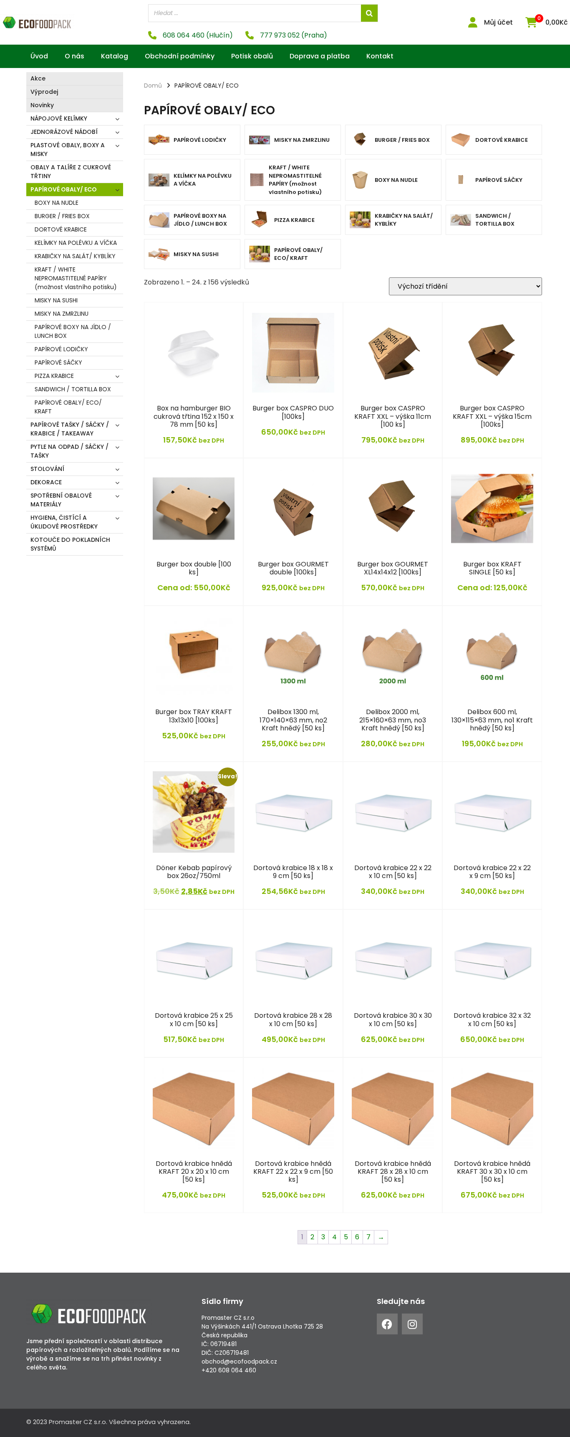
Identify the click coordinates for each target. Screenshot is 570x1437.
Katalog (114, 56)
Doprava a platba (320, 56)
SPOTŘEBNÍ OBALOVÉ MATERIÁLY (61, 499)
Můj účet (498, 22)
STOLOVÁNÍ (47, 469)
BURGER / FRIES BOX (62, 216)
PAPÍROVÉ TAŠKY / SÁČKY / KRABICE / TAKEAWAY (69, 429)
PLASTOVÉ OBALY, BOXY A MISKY (67, 149)
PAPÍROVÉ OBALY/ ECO (63, 189)
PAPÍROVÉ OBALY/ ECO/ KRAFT (68, 406)
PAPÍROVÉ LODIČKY (61, 349)
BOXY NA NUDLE (56, 203)
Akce (37, 78)
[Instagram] (412, 1324)
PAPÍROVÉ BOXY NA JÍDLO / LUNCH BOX (73, 331)
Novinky (42, 105)
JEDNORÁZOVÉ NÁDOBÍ (64, 132)
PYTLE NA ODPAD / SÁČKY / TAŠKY (69, 451)
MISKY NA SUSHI (56, 300)
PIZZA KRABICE (54, 376)
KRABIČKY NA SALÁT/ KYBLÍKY (75, 256)
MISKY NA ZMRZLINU (61, 314)
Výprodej (44, 92)
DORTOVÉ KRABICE (61, 229)
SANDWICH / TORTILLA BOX (73, 389)
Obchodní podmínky (179, 56)
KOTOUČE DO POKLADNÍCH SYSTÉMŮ (70, 544)
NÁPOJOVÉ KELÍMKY (58, 118)
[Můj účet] (472, 22)
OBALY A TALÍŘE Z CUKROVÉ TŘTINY (70, 171)
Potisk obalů (252, 56)
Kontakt (379, 56)
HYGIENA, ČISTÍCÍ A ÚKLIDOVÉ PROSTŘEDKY (64, 522)
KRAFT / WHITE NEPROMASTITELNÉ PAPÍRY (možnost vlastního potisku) (76, 278)
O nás (74, 56)
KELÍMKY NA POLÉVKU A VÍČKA (76, 243)
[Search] (369, 13)
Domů (153, 85)
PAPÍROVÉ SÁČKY (58, 362)
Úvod (39, 56)
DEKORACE (46, 482)
